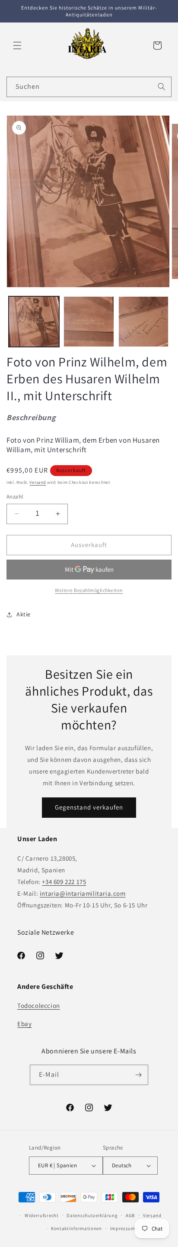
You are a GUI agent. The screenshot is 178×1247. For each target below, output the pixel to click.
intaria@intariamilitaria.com (83, 893)
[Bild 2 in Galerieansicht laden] (89, 321)
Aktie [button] (23, 614)
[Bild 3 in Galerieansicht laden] (143, 321)
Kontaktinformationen (76, 1228)
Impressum (122, 1228)
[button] (17, 45)
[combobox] (89, 87)
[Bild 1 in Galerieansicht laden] (34, 321)
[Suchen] (161, 86)
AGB (130, 1215)
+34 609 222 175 (64, 882)
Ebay (24, 1024)
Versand (37, 482)
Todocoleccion (38, 1005)
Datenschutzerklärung (92, 1215)
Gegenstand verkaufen (89, 807)
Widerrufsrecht (42, 1215)
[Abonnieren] (138, 1075)
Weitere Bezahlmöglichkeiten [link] (89, 590)
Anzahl (14, 496)
